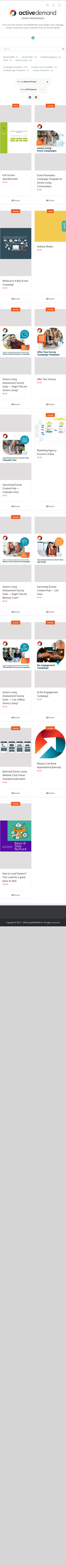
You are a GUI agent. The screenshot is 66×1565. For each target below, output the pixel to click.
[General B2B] (2, 56)
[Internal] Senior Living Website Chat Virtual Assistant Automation (14, 775)
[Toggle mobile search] (53, 5)
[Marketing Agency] (39, 56)
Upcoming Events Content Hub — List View (47, 590)
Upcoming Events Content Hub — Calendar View (12, 488)
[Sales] (2, 60)
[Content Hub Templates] (30, 67)
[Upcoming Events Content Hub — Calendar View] (15, 447)
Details (17, 200)
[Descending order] (47, 82)
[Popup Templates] (32, 70)
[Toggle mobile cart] (47, 5)
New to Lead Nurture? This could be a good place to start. (14, 877)
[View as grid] (30, 97)
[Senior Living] (14, 60)
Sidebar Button (45, 246)
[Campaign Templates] (2, 67)
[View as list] (36, 97)
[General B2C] (20, 56)
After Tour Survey (46, 379)
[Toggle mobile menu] (59, 5)
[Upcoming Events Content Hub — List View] (50, 549)
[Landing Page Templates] (2, 70)
